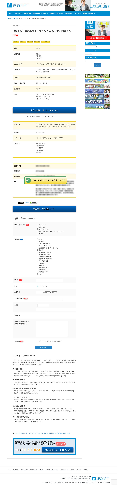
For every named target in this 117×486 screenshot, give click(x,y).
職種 (68, 433)
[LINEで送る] (33, 202)
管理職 (57, 433)
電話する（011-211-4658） (44, 209)
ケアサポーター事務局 (89, 13)
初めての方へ (18, 13)
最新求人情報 (27, 13)
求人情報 (51, 433)
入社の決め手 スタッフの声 (73, 13)
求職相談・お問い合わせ (56, 13)
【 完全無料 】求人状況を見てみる (44, 110)
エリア (16, 433)
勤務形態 (40, 433)
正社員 (46, 433)
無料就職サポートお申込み (40, 13)
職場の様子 (63, 433)
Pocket (27, 202)
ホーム (11, 13)
